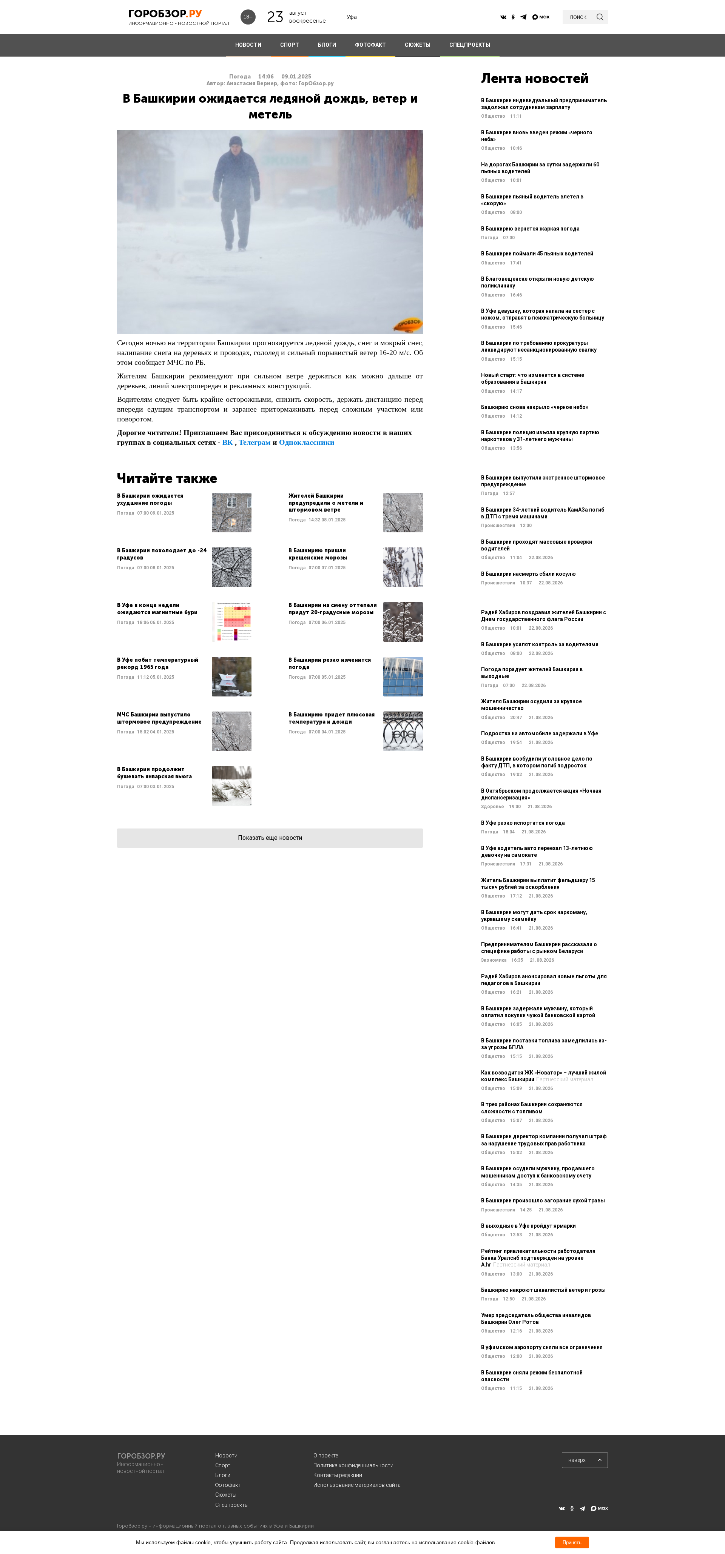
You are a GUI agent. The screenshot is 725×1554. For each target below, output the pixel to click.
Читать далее (184, 512)
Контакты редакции (337, 1475)
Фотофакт (228, 1485)
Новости (226, 1456)
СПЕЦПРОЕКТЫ (469, 45)
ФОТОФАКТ (370, 45)
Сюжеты (225, 1495)
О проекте (325, 1456)
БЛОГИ (327, 45)
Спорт (222, 1465)
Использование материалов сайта (357, 1485)
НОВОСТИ (248, 45)
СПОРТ (289, 45)
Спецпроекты (231, 1505)
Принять (572, 1542)
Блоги (222, 1475)
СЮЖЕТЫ (417, 45)
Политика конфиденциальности (353, 1465)
